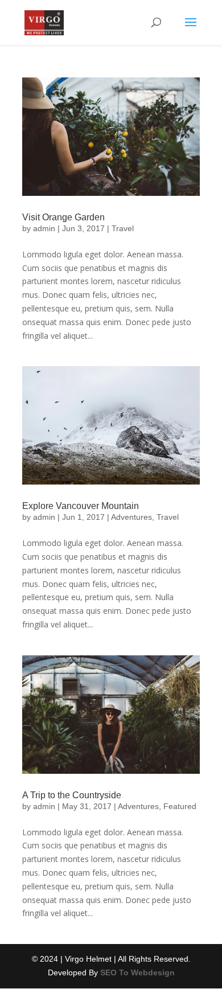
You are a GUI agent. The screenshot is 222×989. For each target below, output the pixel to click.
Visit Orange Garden (63, 217)
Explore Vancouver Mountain (80, 506)
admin (44, 228)
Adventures (131, 517)
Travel (123, 228)
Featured (179, 806)
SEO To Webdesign (137, 972)
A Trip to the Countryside (71, 795)
